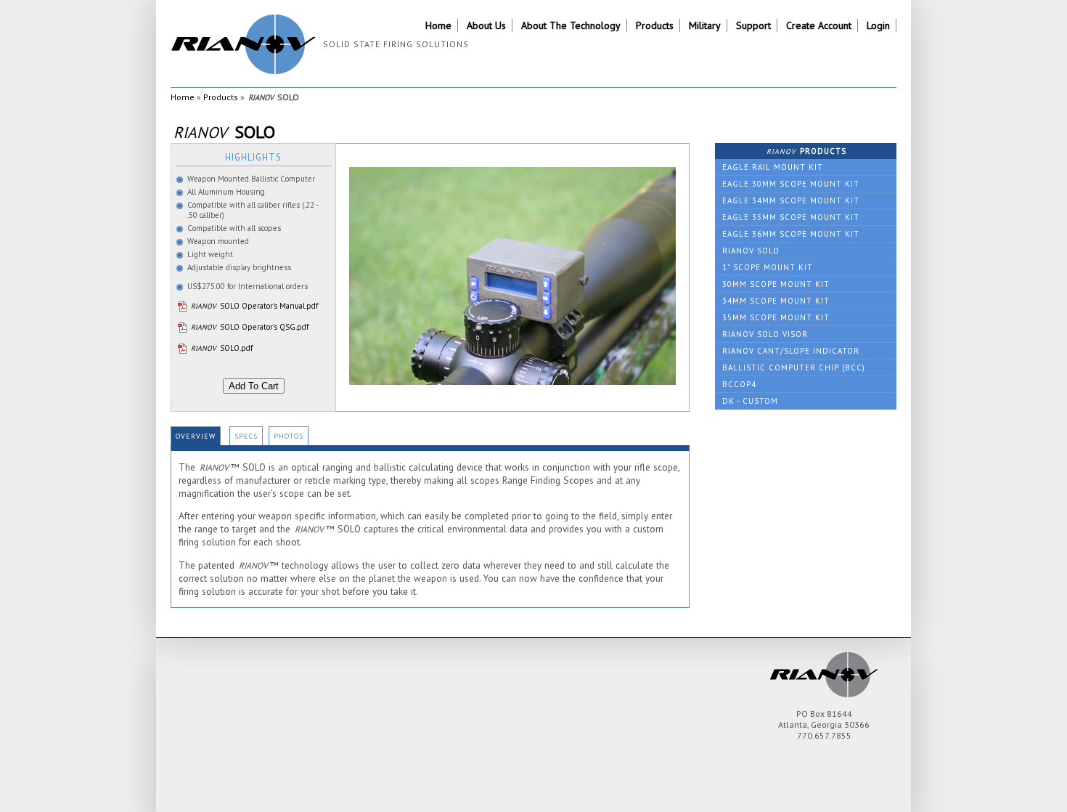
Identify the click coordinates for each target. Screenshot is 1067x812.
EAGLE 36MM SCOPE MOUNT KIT (790, 234)
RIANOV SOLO (751, 250)
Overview (196, 436)
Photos (288, 436)
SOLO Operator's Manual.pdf (254, 306)
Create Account (818, 25)
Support (753, 25)
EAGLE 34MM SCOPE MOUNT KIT (790, 200)
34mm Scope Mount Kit (776, 301)
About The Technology (571, 25)
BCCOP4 (739, 384)
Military (705, 25)
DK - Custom (750, 401)
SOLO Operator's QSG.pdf (249, 327)
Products (655, 25)
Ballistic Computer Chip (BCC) (793, 367)
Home (438, 25)
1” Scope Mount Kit (767, 267)
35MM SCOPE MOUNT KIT (776, 317)
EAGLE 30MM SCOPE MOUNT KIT (790, 184)
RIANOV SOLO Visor (765, 334)
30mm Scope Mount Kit (776, 284)
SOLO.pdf (222, 348)
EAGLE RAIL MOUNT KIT (772, 167)
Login (878, 25)
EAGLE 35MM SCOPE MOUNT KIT (790, 217)
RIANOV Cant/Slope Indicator (790, 351)
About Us (486, 25)
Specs (246, 436)
